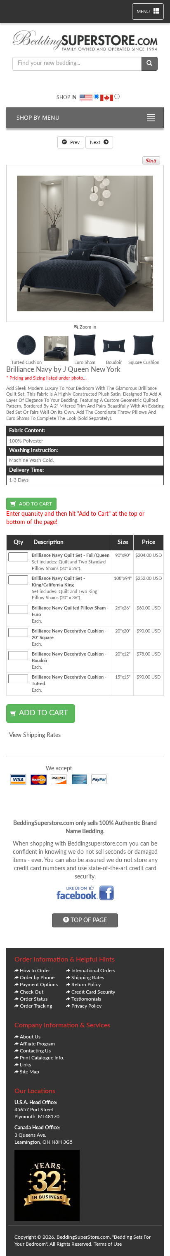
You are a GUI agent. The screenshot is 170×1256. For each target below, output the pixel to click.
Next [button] (96, 142)
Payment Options (39, 984)
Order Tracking (36, 1005)
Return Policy (86, 984)
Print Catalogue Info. (42, 1057)
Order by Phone (37, 977)
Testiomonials (86, 998)
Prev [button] (74, 142)
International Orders (93, 970)
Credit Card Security (93, 992)
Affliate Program (37, 1043)
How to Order (35, 970)
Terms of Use (108, 1244)
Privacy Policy (86, 1005)
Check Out (31, 992)
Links (25, 1064)
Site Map (29, 1071)
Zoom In (87, 327)
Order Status (33, 998)
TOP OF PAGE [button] (88, 920)
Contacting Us (35, 1050)
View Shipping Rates (35, 735)
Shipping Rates (87, 977)
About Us (30, 1036)
